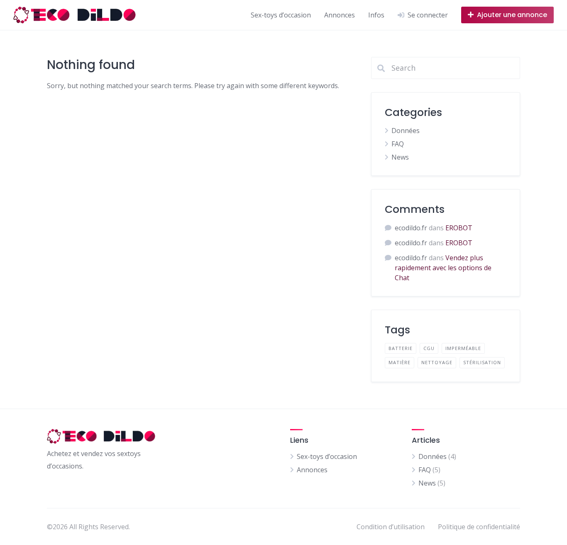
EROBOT (458, 227)
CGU (429, 348)
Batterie (401, 348)
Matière (400, 362)
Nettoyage (436, 362)
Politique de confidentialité (479, 526)
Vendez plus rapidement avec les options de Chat (443, 267)
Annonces (339, 15)
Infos (376, 15)
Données (405, 130)
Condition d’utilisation (391, 526)
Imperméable (463, 348)
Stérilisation (482, 362)
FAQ (397, 143)
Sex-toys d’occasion (281, 15)
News (400, 157)
